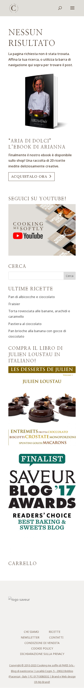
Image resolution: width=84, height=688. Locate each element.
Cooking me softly (47, 665)
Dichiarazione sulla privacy (42, 654)
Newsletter (30, 637)
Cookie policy (42, 648)
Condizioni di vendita (42, 643)
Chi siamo (31, 632)
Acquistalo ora (29, 176)
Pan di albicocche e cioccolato (31, 297)
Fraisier (14, 304)
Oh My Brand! (42, 682)
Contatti (56, 637)
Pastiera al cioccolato (25, 324)
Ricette (54, 632)
